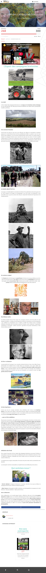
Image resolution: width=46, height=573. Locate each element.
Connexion (35, 1)
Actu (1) (8, 39)
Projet (3, 39)
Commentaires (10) (15, 39)
